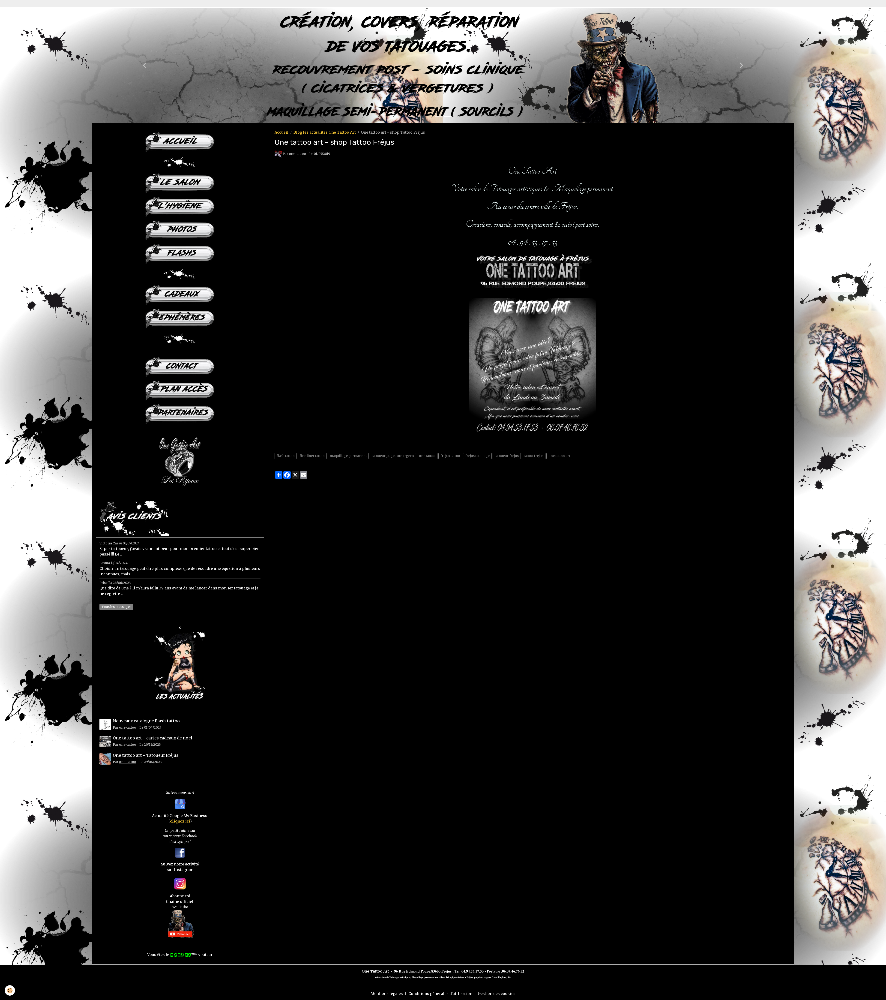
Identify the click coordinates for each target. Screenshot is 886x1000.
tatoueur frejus (507, 456)
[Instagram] (180, 883)
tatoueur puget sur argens (393, 456)
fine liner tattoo (312, 456)
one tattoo (427, 456)
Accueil (281, 132)
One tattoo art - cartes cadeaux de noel (152, 738)
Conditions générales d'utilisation (440, 993)
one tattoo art (559, 456)
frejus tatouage (477, 456)
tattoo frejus (533, 456)
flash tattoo (286, 456)
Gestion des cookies (496, 993)
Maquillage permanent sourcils (427, 977)
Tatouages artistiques (399, 977)
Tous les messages (116, 607)
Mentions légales (387, 993)
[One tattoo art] (532, 346)
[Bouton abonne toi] (180, 923)
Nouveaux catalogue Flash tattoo (146, 721)
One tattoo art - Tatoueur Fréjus (145, 755)
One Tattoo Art (375, 971)
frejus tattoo (450, 456)
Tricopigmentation (455, 977)
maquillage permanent (348, 456)
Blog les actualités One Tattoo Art (324, 132)
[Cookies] (10, 990)
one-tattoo (297, 154)
